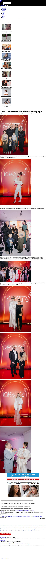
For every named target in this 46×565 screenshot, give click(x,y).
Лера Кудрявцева (17, 528)
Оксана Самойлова (18, 510)
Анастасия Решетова (42, 525)
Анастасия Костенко (35, 525)
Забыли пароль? (2, 5)
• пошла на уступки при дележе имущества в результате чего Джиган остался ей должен (16, 508)
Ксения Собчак (6, 528)
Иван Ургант (15, 527)
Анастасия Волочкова (27, 525)
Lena (33, 510)
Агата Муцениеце (3, 525)
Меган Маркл (43, 528)
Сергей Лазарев (23, 530)
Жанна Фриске (11, 527)
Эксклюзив (4, 7)
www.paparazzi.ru (3, 537)
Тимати (27, 530)
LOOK (3, 14)
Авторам (1, 543)
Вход (3, 17)
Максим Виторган (26, 528)
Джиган (22, 510)
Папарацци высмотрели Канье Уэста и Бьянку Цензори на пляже (6, 60)
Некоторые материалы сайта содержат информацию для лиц (19, 543)
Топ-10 (3, 13)
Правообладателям (6, 543)
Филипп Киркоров (31, 530)
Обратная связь (2, 540)
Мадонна (21, 528)
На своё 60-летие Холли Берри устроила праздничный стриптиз (6, 78)
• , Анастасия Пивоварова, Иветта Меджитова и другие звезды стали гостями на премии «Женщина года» (18, 503)
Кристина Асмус (40, 527)
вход (1, 1)
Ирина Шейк (25, 527)
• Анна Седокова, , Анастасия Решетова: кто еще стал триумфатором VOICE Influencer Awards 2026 (17, 500)
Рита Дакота (13, 530)
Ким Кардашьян (35, 527)
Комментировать (42, 518)
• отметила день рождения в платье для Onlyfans (10, 501)
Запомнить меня (6, 4)
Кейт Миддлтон (30, 527)
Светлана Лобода (18, 530)
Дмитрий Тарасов (43, 526)
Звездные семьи (4, 11)
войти (6, 5)
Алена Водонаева (9, 525)
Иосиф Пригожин (20, 527)
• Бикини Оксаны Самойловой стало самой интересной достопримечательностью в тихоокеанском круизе (15, 506)
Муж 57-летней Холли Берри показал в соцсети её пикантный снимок (31, 516)
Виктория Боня (2, 526)
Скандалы (3, 10)
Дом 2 (7, 527)
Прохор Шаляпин (6, 530)
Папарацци (4, 9)
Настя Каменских (10, 529)
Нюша (25, 529)
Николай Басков (20, 529)
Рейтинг (3, 16)
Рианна (10, 530)
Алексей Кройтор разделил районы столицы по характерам (6, 96)
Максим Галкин (31, 528)
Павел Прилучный (40, 529)
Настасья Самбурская (3, 529)
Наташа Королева (15, 529)
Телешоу (3, 15)
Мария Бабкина (26, 510)
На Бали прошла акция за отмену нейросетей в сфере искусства (10, 516)
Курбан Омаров (12, 528)
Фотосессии (4, 8)
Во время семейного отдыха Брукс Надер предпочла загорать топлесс (6, 51)
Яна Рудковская (36, 530)
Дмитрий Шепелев (3, 527)
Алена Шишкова (15, 525)
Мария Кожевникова (38, 528)
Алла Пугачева (20, 525)
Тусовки (3, 12)
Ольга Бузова (34, 529)
